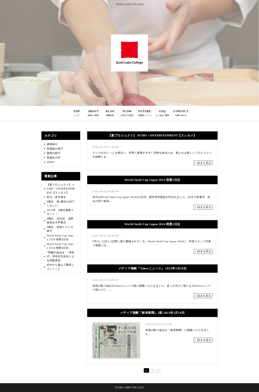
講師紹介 (52, 144)
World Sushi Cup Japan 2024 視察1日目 (60, 246)
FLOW (127, 113)
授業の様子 (54, 153)
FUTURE (144, 113)
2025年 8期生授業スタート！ (60, 212)
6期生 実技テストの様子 (60, 229)
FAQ (162, 113)
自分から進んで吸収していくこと (61, 266)
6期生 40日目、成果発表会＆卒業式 (60, 220)
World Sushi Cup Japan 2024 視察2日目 (60, 237)
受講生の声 (54, 157)
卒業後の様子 (55, 148)
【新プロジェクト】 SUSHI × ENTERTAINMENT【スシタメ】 (61, 188)
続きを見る (204, 162)
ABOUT (93, 113)
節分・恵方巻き (56, 197)
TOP (76, 113)
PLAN (110, 113)
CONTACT (181, 113)
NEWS (51, 162)
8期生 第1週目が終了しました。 (61, 203)
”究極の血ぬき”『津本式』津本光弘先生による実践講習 (61, 256)
